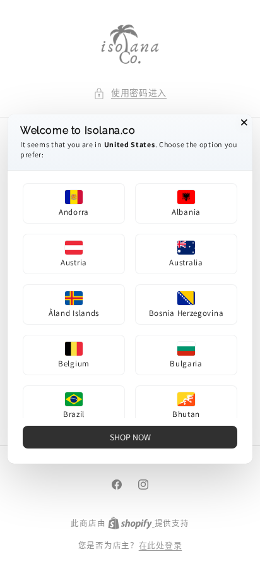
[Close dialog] (244, 122)
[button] (74, 203)
